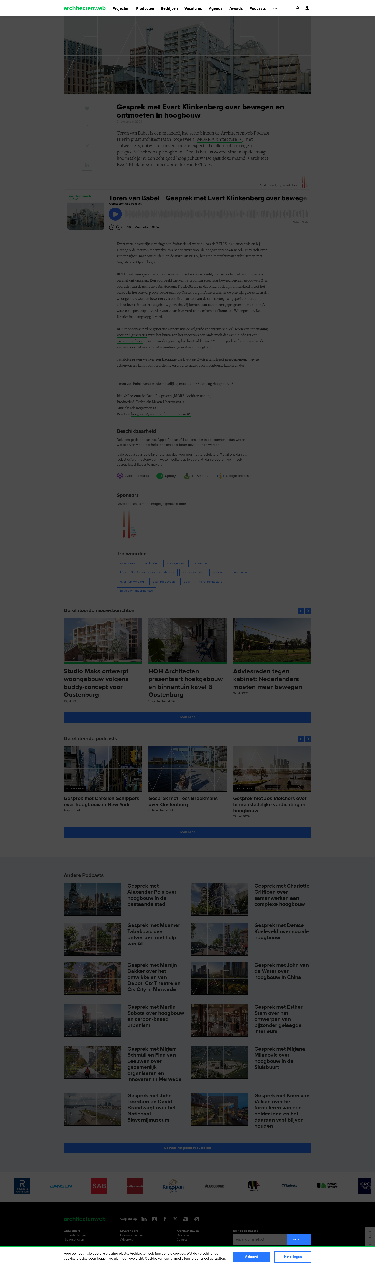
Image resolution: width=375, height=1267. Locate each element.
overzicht (136, 1259)
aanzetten (217, 1259)
